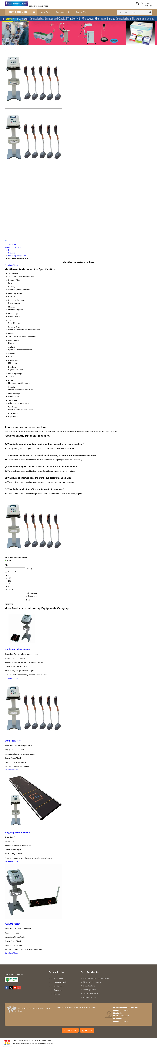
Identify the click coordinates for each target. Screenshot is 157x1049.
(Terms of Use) (46, 1040)
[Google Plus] (19, 989)
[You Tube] (15, 989)
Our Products (18, 11)
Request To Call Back (13, 247)
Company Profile (63, 12)
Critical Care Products (91, 993)
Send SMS (89, 1030)
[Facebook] (7, 989)
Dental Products (89, 986)
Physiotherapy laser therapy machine (96, 978)
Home (10, 250)
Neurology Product (90, 990)
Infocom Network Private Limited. (42, 1044)
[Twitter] (11, 989)
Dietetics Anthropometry (92, 982)
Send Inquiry (12, 244)
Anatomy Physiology (90, 997)
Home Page (45, 12)
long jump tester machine (17, 832)
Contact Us (81, 12)
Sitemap (57, 994)
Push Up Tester (12, 924)
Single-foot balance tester (17, 649)
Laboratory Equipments (17, 256)
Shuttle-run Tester (13, 741)
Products (11, 253)
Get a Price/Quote (11, 265)
